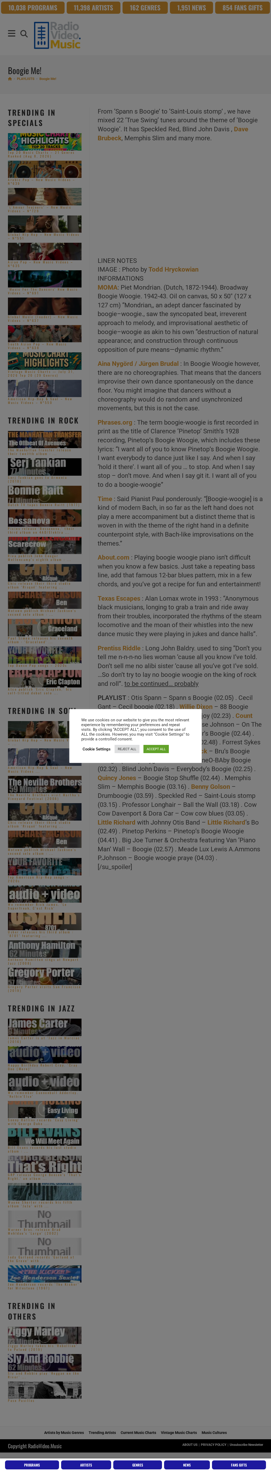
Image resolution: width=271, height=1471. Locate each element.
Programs (32, 1465)
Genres (137, 1465)
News (187, 1465)
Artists (86, 1465)
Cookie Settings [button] (97, 749)
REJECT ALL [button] (127, 749)
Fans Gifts (239, 1465)
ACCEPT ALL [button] (156, 749)
